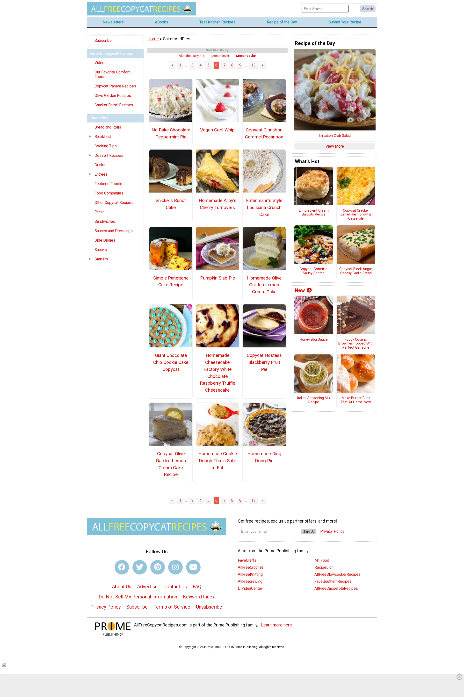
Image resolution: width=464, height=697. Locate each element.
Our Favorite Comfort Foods (112, 74)
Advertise (147, 586)
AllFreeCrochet (250, 567)
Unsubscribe (209, 607)
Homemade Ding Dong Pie (264, 457)
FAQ (197, 586)
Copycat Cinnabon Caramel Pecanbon (264, 133)
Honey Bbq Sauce (314, 340)
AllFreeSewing (250, 581)
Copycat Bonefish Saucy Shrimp (313, 271)
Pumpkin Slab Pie (217, 278)
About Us (121, 586)
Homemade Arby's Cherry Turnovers (217, 204)
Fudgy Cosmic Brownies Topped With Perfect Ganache (356, 344)
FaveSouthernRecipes (333, 581)
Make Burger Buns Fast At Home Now (356, 400)
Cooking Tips (105, 146)
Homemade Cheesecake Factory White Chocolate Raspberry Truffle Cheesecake (217, 372)
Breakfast (102, 136)
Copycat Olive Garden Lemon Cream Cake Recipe (171, 464)
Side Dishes (104, 240)
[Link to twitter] (139, 567)
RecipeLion (324, 567)
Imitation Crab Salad (335, 136)
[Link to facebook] (122, 567)
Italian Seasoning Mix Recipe (313, 400)
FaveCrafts (247, 560)
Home (153, 38)
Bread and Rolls (107, 127)
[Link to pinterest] (157, 567)
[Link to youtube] (193, 567)
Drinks (99, 165)
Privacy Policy (105, 607)
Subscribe (103, 40)
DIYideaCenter (250, 588)
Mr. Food (321, 560)
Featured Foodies (109, 183)
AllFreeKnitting (250, 574)
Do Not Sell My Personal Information (138, 597)
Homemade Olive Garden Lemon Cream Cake (264, 285)
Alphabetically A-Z (191, 55)
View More (335, 146)
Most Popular (246, 55)
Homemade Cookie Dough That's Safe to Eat (217, 460)
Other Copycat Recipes (113, 202)
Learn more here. (277, 625)
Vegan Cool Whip (217, 130)
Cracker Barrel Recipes (113, 105)
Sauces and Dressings (113, 231)
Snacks (100, 249)
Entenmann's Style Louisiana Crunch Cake (264, 207)
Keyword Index (199, 597)
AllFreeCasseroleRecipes (336, 588)
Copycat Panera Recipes (115, 86)
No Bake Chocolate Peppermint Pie (171, 133)
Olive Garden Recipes (112, 95)
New (300, 290)
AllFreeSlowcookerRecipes (337, 574)
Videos (100, 62)
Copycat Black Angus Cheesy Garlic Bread (356, 271)
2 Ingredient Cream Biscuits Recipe (314, 213)
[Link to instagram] (175, 567)
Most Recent (220, 55)
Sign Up (308, 531)
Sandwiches (104, 221)
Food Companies (108, 193)
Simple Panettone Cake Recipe (170, 281)
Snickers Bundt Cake (171, 204)
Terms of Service (171, 607)
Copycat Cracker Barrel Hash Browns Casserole (356, 215)
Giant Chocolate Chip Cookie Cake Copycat (170, 362)
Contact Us (175, 586)
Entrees (101, 174)
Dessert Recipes (108, 155)
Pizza (99, 212)
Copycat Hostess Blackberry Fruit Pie (264, 362)
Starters (101, 259)
